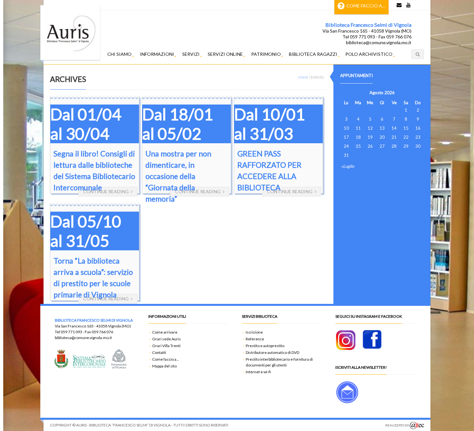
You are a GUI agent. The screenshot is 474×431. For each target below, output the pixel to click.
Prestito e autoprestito (265, 345)
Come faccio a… (365, 5)
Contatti (159, 352)
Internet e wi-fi (258, 371)
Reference (255, 338)
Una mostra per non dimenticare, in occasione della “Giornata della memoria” (178, 176)
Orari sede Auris (166, 338)
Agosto (376, 92)
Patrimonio (266, 54)
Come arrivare (164, 332)
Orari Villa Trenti (166, 345)
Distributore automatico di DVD (272, 352)
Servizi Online (225, 54)
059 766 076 (102, 331)
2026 (389, 92)
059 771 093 (71, 331)
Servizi (191, 54)
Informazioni (157, 54)
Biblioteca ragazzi (313, 54)
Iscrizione (254, 332)
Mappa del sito (164, 366)
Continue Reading (106, 191)
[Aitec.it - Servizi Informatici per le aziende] (417, 425)
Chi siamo (119, 54)
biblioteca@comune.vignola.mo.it (83, 337)
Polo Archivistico (368, 54)
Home (303, 77)
